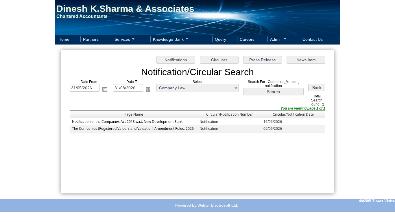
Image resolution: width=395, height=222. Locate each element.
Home (63, 39)
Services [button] (123, 39)
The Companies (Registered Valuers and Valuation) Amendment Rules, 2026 (133, 128)
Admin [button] (276, 39)
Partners (91, 39)
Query (220, 39)
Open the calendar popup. (104, 89)
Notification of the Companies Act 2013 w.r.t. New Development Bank (127, 121)
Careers (247, 39)
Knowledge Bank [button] (169, 39)
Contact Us (312, 39)
